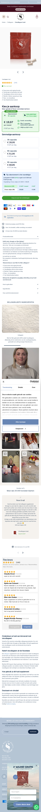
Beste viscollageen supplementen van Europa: (20, 6)
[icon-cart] (36, 17)
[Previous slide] (18, 552)
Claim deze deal (23, 804)
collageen (6, 653)
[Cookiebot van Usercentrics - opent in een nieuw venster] (30, 381)
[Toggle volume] (17, 453)
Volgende (27, 627)
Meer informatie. (8, 567)
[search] (8, 17)
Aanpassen (19, 428)
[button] (20, 198)
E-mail (6, 731)
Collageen (10, 22)
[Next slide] (23, 72)
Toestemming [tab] (7, 387)
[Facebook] (4, 776)
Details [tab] (20, 387)
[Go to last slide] (18, 72)
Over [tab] (33, 387)
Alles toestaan (20, 422)
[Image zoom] (20, 48)
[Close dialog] (36, 765)
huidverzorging (11, 704)
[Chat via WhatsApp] (36, 807)
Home (3, 22)
